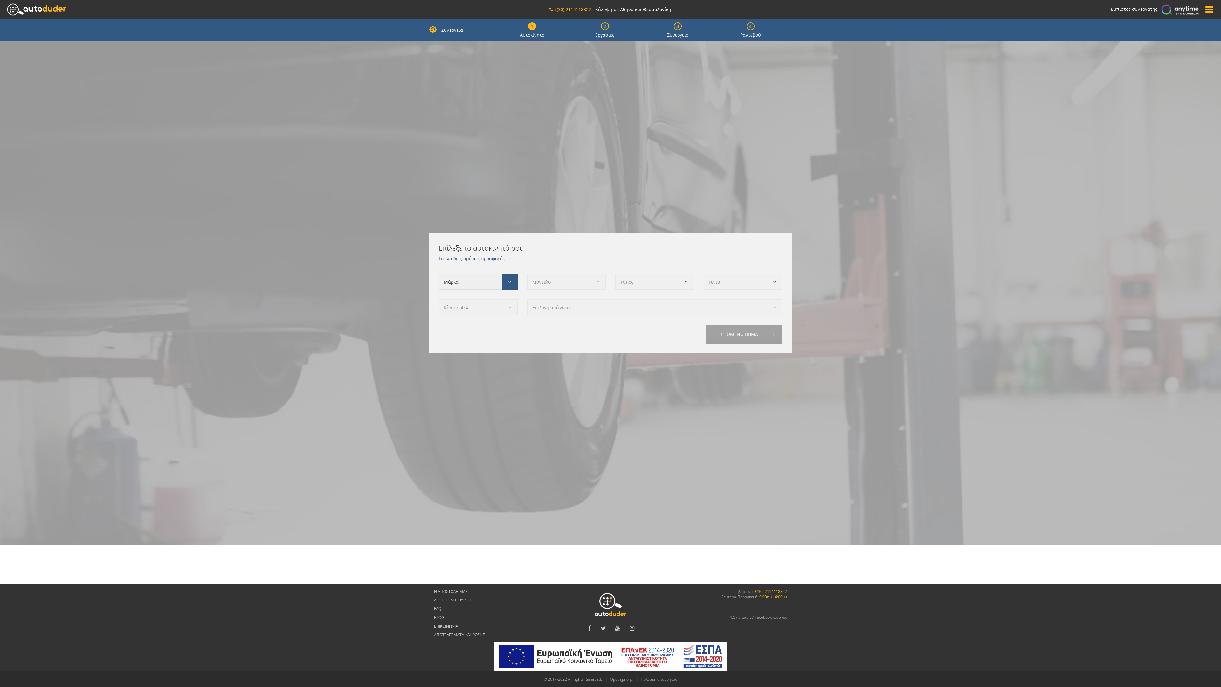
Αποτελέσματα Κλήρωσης (459, 634)
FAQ (437, 608)
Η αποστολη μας (451, 591)
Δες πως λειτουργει (452, 600)
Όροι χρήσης (621, 679)
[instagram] (632, 628)
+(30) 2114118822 (771, 591)
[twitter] (603, 628)
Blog (439, 617)
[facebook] (589, 628)
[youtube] (618, 628)
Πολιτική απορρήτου (659, 679)
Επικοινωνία (446, 626)
